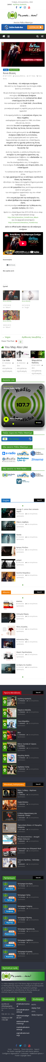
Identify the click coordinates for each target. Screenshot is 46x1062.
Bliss (19, 732)
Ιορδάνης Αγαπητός (24, 699)
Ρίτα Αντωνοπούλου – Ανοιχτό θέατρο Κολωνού (28, 838)
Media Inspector (37, 1015)
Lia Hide (6, 360)
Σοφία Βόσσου (23, 802)
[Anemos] (8, 601)
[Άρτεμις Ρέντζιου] (8, 547)
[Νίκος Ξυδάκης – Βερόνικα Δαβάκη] (9, 789)
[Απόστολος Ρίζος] (8, 639)
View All (39, 500)
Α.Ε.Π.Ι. (34, 1004)
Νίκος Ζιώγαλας (21, 627)
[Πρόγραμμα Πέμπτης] (9, 916)
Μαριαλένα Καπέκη (37, 361)
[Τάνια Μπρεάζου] (9, 720)
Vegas (6, 337)
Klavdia (18, 535)
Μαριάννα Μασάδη (19, 4)
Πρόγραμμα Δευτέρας (25, 884)
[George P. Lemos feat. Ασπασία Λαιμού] (8, 509)
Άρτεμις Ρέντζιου (22, 547)
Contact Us (16, 1049)
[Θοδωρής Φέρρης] (8, 614)
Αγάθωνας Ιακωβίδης (33, 337)
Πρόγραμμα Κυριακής (25, 951)
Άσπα (19, 360)
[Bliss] (9, 731)
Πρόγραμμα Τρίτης (24, 895)
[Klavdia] (8, 535)
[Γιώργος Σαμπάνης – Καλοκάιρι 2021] (9, 859)
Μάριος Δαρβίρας (22, 522)
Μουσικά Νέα (14, 70)
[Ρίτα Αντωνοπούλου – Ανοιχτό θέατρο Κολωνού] (9, 836)
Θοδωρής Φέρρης (22, 614)
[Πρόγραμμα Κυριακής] (9, 950)
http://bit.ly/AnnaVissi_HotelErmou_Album (23, 217)
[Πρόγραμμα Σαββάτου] (9, 939)
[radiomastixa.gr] (3, 36)
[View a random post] (42, 36)
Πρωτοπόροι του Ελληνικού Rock (29, 848)
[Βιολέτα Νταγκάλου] (8, 573)
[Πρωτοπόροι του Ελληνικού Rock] (9, 847)
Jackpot (19, 560)
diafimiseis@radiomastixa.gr (22, 1022)
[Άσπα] (23, 352)
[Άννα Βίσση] (11, 295)
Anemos (19, 601)
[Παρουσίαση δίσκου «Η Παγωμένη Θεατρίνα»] (9, 824)
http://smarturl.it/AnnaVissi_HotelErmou (23, 222)
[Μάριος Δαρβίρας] (8, 522)
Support (36, 1049)
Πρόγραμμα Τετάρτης (25, 906)
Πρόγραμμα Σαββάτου (25, 940)
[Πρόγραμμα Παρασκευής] (9, 928)
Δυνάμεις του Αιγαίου (24, 665)
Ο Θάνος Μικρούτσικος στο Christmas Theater (27, 814)
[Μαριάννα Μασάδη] (9, 709)
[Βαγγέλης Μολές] (9, 754)
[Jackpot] (8, 560)
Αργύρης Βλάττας (19, 76)
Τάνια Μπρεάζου (23, 721)
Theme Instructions (27, 1049)
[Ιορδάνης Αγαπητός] (9, 697)
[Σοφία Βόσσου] (9, 801)
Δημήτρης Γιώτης (23, 767)
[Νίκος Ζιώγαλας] (8, 627)
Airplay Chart (36, 1008)
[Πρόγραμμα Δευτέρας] (9, 882)
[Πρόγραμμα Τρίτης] (9, 894)
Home (10, 1049)
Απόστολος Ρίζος (22, 639)
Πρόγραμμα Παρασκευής (26, 929)
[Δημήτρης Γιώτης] (9, 766)
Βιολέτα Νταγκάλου (23, 573)
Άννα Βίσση (7, 301)
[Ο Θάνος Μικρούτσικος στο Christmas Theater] (9, 812)
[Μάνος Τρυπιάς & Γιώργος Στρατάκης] (9, 743)
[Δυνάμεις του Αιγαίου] (8, 665)
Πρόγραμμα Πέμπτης (25, 918)
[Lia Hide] (8, 352)
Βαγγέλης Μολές (23, 755)
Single (6, 70)
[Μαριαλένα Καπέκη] (38, 352)
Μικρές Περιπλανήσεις (24, 652)
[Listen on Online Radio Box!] (23, 25)
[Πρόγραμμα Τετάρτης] (9, 905)
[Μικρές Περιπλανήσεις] (8, 652)
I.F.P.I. (34, 1011)
